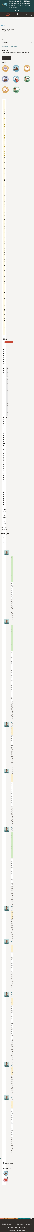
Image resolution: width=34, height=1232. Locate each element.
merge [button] (12, 881)
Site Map (20, 1224)
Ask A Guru (11, 613)
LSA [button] (11, 699)
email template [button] (12, 1116)
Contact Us (28, 1224)
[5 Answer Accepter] (26, 68)
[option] (7, 372)
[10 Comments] (26, 79)
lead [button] (11, 874)
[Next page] (3, 1159)
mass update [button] (12, 687)
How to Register (16, 19)
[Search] (27, 14)
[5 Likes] (16, 68)
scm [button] (12, 785)
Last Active (5, 535)
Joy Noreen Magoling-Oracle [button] (12, 1051)
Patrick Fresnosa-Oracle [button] (12, 758)
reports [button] (11, 742)
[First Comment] (16, 89)
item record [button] (12, 965)
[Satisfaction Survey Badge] (5, 79)
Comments (17, 42)
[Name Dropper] (16, 79)
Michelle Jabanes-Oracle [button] (12, 609)
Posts (17, 40)
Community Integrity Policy (17, 1231)
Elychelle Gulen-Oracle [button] (12, 895)
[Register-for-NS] (17, 14)
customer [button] (12, 864)
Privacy (10, 1227)
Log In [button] (6, 58)
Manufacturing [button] (12, 1020)
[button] (6, 552)
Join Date (4, 529)
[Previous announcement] (15, 10)
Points (4, 523)
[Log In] (31, 14)
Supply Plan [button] (11, 797)
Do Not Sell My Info (20, 1227)
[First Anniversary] (5, 68)
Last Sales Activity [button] (11, 664)
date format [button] (12, 1130)
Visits (4, 517)
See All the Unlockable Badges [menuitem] (10, 46)
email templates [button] (12, 590)
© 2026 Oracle (6, 1224)
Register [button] (16, 58)
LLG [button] (12, 981)
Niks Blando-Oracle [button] (12, 816)
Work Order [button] (12, 1035)
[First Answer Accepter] (5, 89)
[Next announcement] (18, 10)
